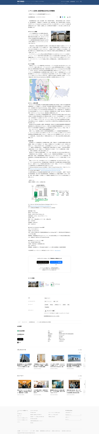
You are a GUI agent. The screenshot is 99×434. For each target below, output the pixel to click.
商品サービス (47, 298)
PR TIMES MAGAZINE (33, 418)
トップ (19, 322)
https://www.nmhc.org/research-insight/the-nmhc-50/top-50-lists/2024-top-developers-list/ (46, 168)
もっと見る (80, 349)
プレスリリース (24, 322)
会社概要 (18, 430)
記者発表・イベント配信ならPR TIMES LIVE (37, 416)
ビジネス (58, 3)
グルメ (62, 3)
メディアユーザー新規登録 (56, 262)
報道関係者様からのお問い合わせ (45, 430)
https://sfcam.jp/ (57, 250)
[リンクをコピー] (70, 17)
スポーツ (66, 3)
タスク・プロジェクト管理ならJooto (54, 412)
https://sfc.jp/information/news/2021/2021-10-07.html (50, 170)
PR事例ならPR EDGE (52, 416)
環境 (68, 304)
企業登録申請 (72, 1)
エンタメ (35, 3)
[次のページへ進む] (84, 358)
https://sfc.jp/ (61, 330)
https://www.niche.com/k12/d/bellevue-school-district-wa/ (40, 206)
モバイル (27, 3)
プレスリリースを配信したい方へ (22, 419)
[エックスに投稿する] (60, 17)
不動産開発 (47, 307)
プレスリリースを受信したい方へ (22, 417)
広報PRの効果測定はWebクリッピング (36, 420)
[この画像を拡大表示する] (33, 284)
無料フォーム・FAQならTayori (53, 414)
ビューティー (40, 3)
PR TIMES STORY (33, 412)
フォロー (20, 339)
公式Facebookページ (68, 412)
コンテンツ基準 (32, 430)
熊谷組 (51, 304)
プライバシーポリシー (25, 430)
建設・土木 (56, 301)
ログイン (77, 1)
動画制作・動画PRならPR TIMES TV (35, 414)
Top (18, 3)
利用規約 (37, 430)
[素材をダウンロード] (68, 17)
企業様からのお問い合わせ (56, 430)
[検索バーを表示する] (81, 1)
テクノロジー (22, 3)
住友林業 (46, 304)
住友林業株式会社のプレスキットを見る (51, 316)
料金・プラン (19, 415)
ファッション (46, 3)
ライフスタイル (53, 3)
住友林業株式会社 (32, 322)
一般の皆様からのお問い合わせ (66, 430)
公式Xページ (67, 417)
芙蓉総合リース (58, 304)
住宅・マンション (48, 301)
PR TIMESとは (19, 413)
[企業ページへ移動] (20, 331)
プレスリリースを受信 (65, 1)
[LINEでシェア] (64, 17)
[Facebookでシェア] (62, 17)
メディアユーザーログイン (43, 262)
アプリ (31, 3)
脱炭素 (64, 304)
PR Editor (31, 422)
